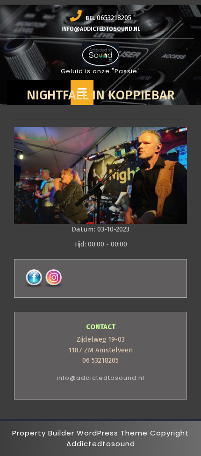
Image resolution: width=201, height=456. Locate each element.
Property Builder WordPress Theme (80, 433)
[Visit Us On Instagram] (53, 277)
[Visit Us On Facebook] (33, 277)
